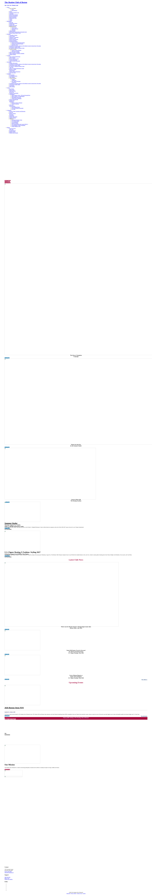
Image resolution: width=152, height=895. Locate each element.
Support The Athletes (9, 879)
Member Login (15, 5)
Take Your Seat (7, 877)
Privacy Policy (73, 893)
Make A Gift (7, 878)
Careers (84, 893)
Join (5, 5)
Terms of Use (79, 893)
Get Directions (7, 734)
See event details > (8, 529)
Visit (8, 5)
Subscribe (68, 893)
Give (10, 5)
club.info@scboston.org (9, 872)
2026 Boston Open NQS (14, 708)
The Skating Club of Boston (16, 2)
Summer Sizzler (11, 523)
